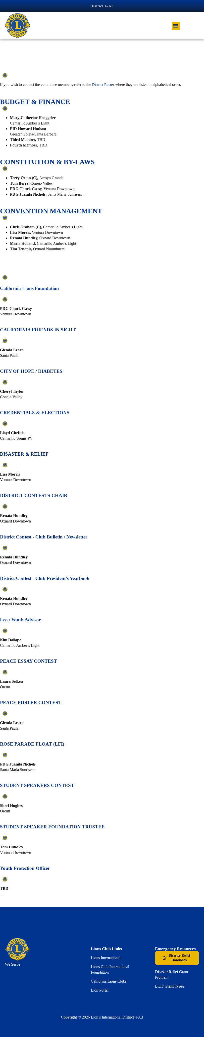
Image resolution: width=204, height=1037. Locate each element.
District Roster (103, 85)
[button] (176, 26)
